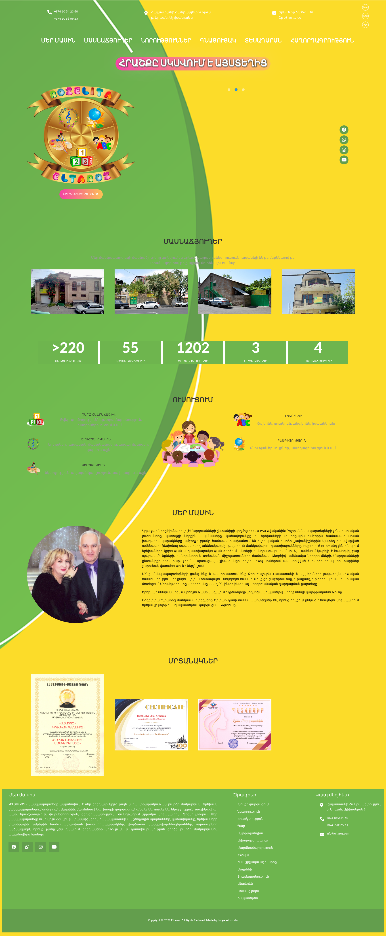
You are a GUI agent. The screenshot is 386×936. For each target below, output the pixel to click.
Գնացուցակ (218, 41)
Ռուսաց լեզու (248, 891)
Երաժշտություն (250, 819)
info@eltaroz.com (338, 833)
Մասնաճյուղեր (108, 41)
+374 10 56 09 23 (66, 19)
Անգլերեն (245, 884)
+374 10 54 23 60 (66, 11)
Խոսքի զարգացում (253, 804)
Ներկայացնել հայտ (81, 194)
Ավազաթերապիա (252, 840)
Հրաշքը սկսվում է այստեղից (193, 63)
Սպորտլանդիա (250, 833)
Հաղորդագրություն (322, 41)
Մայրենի (244, 869)
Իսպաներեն (247, 898)
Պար (241, 826)
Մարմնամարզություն (255, 848)
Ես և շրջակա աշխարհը (257, 862)
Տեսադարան (263, 41)
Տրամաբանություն (253, 876)
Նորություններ (166, 41)
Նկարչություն (248, 812)
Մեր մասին (58, 41)
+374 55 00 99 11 (337, 825)
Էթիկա (243, 855)
